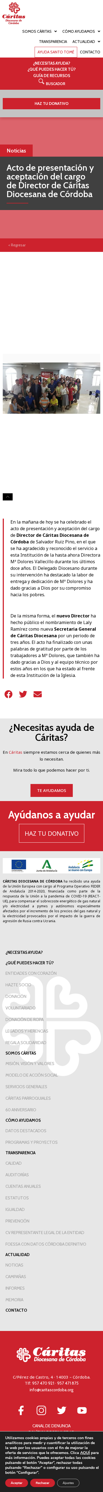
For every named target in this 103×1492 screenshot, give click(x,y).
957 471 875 (68, 1383)
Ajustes (68, 1483)
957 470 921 (43, 1383)
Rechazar (42, 1483)
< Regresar (17, 245)
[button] (51, 83)
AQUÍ (85, 1452)
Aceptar (17, 1483)
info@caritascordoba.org (51, 1389)
